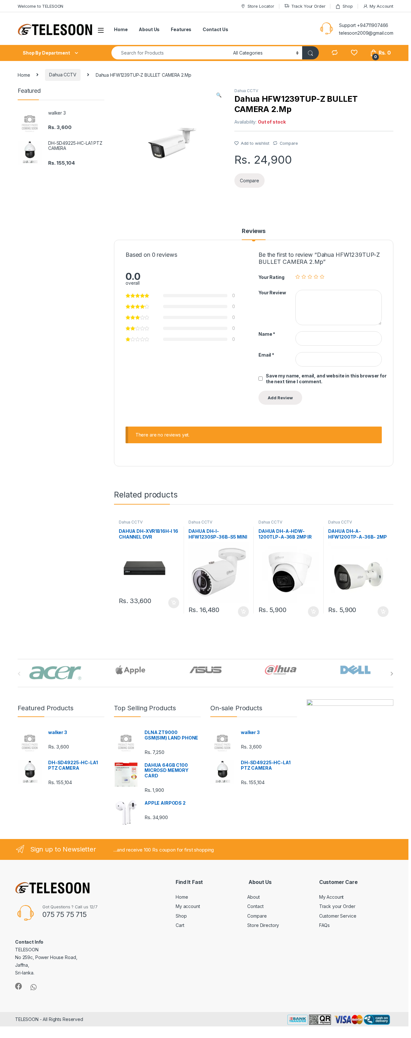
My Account (381, 6)
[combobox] (170, 52)
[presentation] (391, 673)
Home (120, 29)
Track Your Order (308, 6)
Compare (289, 143)
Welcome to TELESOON (40, 6)
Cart (180, 925)
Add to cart (173, 602)
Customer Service (337, 916)
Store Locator (261, 6)
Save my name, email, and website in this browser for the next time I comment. (326, 378)
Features (181, 29)
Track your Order (337, 906)
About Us (149, 29)
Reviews (254, 231)
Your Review (272, 292)
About (253, 897)
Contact (255, 906)
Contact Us (215, 29)
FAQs (324, 925)
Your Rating (271, 277)
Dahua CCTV (62, 74)
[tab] (254, 234)
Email (266, 355)
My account (188, 906)
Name (266, 334)
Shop (348, 6)
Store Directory (263, 925)
